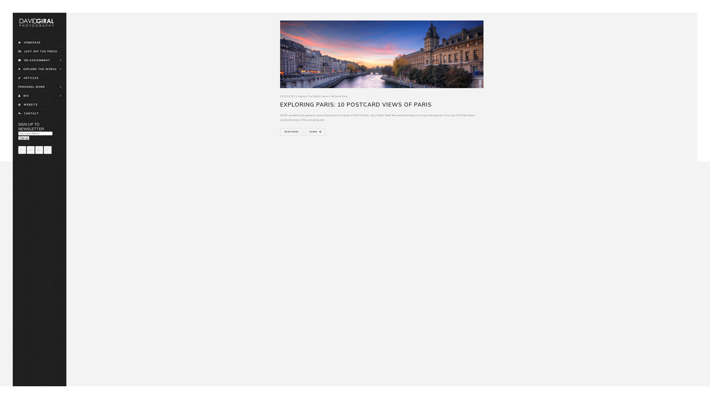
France (325, 96)
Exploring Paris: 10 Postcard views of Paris (356, 104)
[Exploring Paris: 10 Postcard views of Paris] (382, 54)
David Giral (341, 96)
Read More (292, 132)
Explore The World (309, 96)
